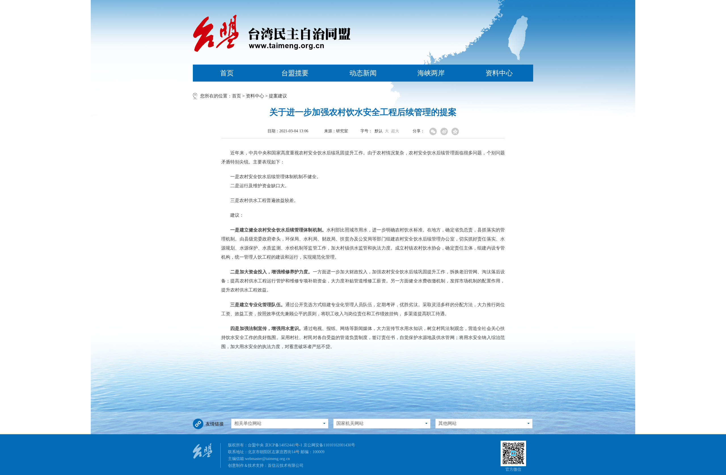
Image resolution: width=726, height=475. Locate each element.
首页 (227, 73)
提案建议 (278, 95)
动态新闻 (363, 73)
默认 (379, 131)
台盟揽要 (295, 73)
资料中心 (499, 73)
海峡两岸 (431, 73)
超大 (395, 131)
